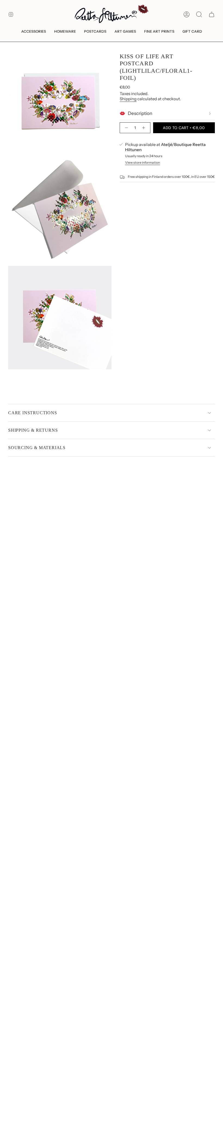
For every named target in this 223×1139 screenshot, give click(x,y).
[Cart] (211, 14)
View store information (142, 162)
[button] (33, 31)
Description (140, 113)
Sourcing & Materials (37, 447)
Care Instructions (32, 412)
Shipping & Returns (33, 430)
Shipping (128, 98)
